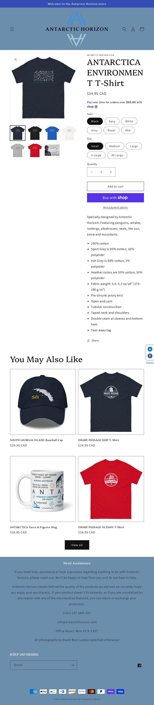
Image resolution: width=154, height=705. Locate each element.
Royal (111, 130)
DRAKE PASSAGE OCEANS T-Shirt (101, 527)
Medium (114, 146)
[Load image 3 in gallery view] (52, 133)
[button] (12, 29)
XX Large (117, 155)
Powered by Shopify (91, 699)
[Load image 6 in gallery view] (35, 150)
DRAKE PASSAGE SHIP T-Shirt (98, 440)
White (129, 121)
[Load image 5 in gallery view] (17, 150)
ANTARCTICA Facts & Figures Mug (33, 527)
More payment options (115, 207)
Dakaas (150, 362)
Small (95, 146)
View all (77, 545)
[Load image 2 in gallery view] (35, 133)
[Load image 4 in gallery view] (69, 133)
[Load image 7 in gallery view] (52, 150)
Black (95, 121)
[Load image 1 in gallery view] (17, 133)
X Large (96, 155)
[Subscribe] (72, 665)
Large (134, 146)
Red (128, 130)
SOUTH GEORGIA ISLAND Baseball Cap (36, 440)
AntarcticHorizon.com (71, 699)
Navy (112, 121)
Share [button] (95, 340)
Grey (94, 130)
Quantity (92, 164)
